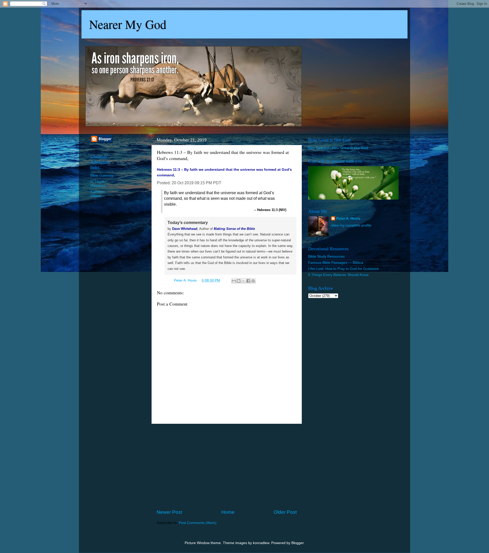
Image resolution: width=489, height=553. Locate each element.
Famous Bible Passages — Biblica (335, 263)
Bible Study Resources (326, 256)
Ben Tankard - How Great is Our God (338, 148)
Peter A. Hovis (348, 218)
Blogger (297, 543)
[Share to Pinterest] (253, 280)
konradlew (261, 543)
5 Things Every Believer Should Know (338, 275)
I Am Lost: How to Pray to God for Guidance (343, 269)
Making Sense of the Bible (234, 229)
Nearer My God (127, 24)
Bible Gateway (102, 175)
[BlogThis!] (238, 280)
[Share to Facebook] (248, 280)
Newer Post (169, 512)
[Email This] (233, 280)
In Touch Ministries (98, 184)
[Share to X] (243, 280)
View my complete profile (351, 225)
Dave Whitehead (184, 229)
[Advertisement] (227, 466)
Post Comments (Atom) (197, 523)
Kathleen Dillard (97, 194)
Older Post (285, 512)
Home (228, 512)
